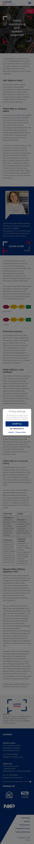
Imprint (11, 432)
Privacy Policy (20, 432)
